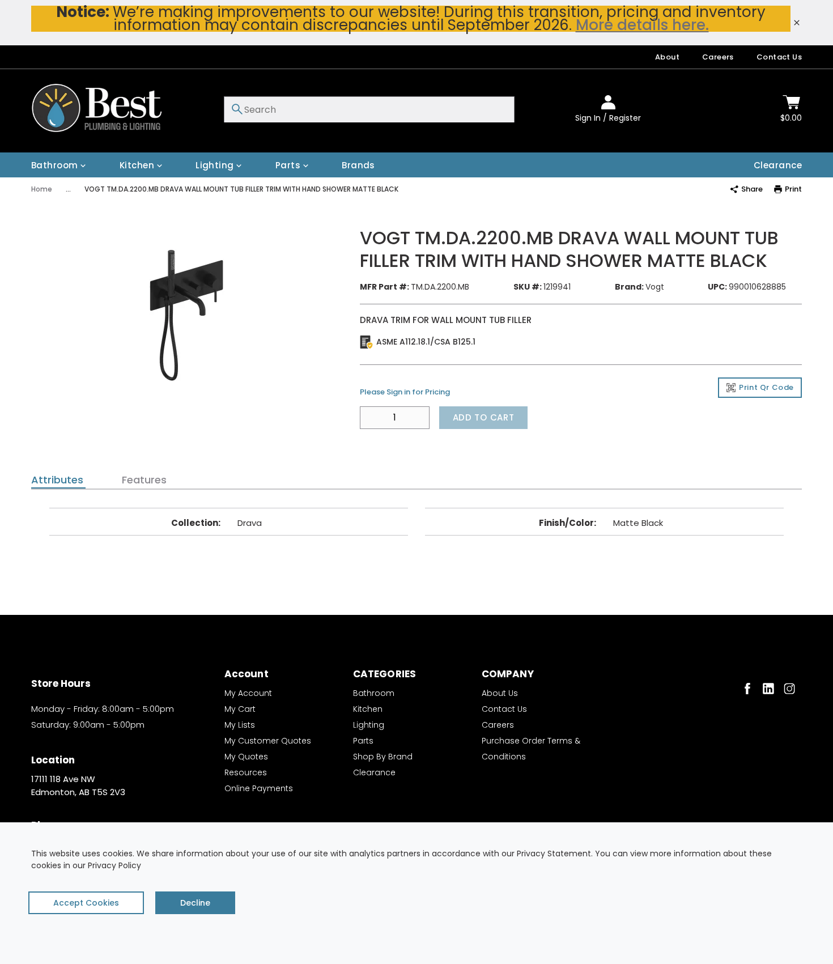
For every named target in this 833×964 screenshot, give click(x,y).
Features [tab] (144, 480)
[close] (797, 23)
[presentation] (58, 480)
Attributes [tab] (57, 480)
